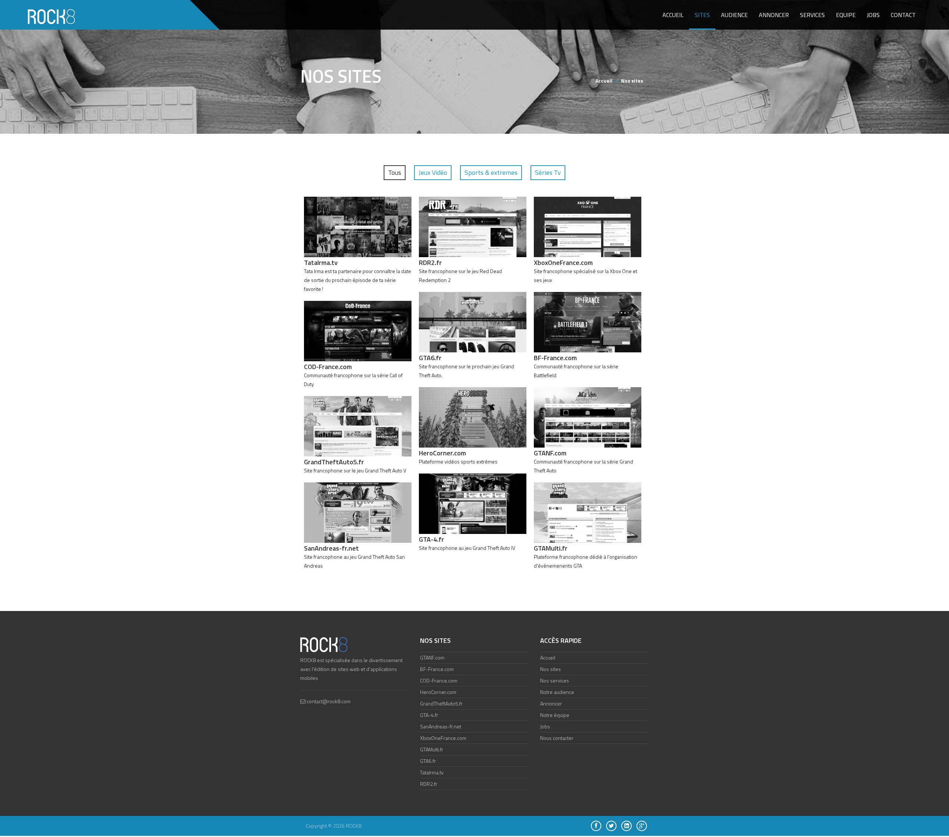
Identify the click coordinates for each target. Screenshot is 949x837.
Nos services (554, 680)
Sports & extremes (491, 172)
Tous (394, 172)
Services (812, 14)
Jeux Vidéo (433, 172)
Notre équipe (554, 715)
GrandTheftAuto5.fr (441, 703)
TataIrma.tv (432, 772)
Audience (734, 14)
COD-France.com (438, 680)
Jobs (873, 14)
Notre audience (557, 692)
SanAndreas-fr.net (440, 726)
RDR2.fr (428, 784)
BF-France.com (437, 669)
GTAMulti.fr (431, 749)
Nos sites (550, 669)
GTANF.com (432, 657)
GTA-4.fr (429, 715)
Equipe (846, 14)
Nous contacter (556, 738)
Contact (903, 14)
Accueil (673, 14)
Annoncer (774, 14)
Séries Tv (548, 172)
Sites (702, 14)
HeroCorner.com (438, 692)
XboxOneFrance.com (443, 738)
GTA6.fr (428, 761)
